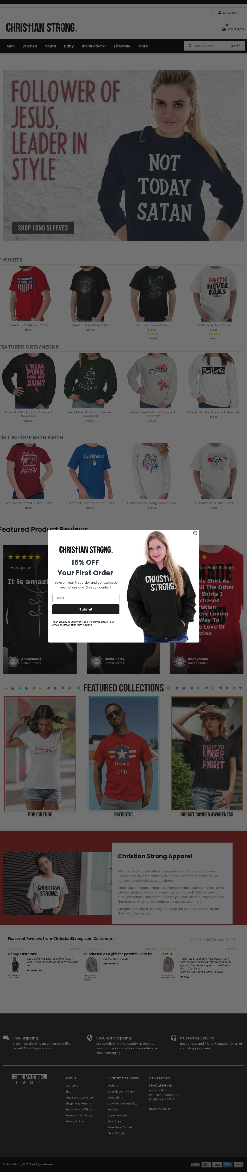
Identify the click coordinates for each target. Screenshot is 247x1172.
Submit (85, 609)
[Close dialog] (195, 533)
